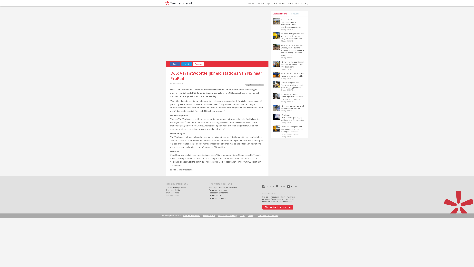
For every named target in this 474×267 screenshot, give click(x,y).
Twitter (282, 186)
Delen (175, 64)
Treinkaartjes (264, 3)
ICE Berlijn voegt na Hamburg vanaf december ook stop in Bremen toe (292, 96)
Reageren (198, 64)
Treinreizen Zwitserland (218, 193)
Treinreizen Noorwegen (218, 190)
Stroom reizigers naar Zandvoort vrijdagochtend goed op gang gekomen (292, 85)
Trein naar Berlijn (173, 190)
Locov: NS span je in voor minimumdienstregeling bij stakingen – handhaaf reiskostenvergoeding (292, 130)
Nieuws (251, 3)
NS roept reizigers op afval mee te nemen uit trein (292, 107)
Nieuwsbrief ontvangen (278, 207)
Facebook (270, 186)
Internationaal (295, 3)
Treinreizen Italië (215, 195)
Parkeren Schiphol (173, 195)
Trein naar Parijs (172, 193)
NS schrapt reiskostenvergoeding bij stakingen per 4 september (292, 117)
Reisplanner (279, 3)
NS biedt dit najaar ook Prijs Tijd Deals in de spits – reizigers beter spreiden (292, 36)
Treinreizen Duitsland (217, 198)
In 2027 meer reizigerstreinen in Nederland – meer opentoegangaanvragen (291, 23)
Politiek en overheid (255, 85)
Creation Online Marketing (227, 216)
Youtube (294, 186)
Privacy (250, 216)
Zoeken (306, 3)
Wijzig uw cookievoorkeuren (268, 216)
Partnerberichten (209, 216)
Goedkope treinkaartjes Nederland (223, 187)
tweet (187, 64)
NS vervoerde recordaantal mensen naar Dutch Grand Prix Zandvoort (292, 64)
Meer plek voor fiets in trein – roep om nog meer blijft (293, 74)
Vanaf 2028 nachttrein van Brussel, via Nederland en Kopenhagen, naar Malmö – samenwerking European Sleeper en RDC (292, 50)
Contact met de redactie (191, 216)
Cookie (242, 216)
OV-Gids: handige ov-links (176, 187)
